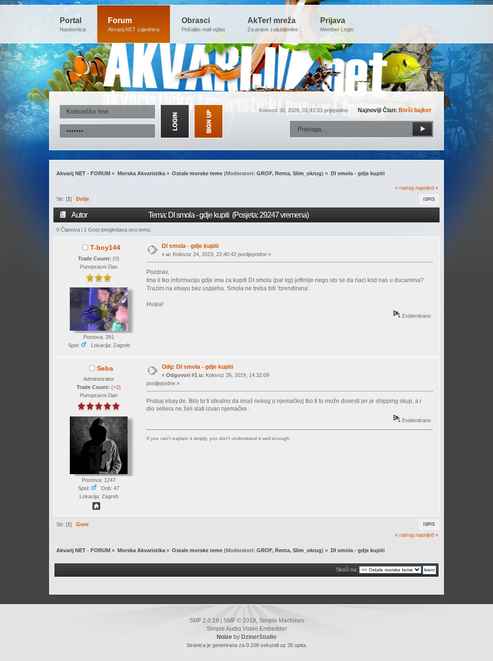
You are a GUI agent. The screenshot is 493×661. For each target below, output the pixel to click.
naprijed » (426, 188)
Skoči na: (347, 569)
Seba (105, 368)
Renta (282, 173)
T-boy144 (105, 247)
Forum (133, 24)
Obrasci (203, 24)
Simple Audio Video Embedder (247, 628)
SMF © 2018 (239, 620)
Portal (73, 24)
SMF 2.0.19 (204, 620)
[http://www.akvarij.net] (96, 508)
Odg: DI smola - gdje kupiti (197, 366)
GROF (264, 173)
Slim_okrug (307, 173)
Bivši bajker (415, 110)
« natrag (404, 188)
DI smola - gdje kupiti (190, 246)
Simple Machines (281, 620)
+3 (116, 387)
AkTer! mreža (272, 24)
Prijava (336, 24)
